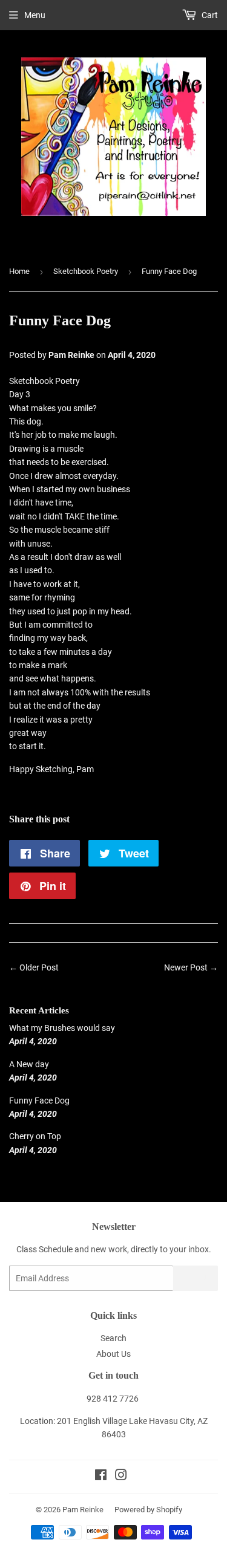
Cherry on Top (35, 1136)
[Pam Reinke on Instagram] (121, 1476)
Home (19, 271)
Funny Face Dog (39, 1100)
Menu (34, 15)
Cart (209, 15)
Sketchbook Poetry (85, 271)
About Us (113, 1354)
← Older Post (34, 967)
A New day (29, 1064)
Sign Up (195, 1278)
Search (113, 1338)
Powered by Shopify (148, 1509)
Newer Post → (191, 967)
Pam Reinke (83, 1509)
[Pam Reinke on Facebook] (100, 1476)
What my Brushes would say (62, 1028)
